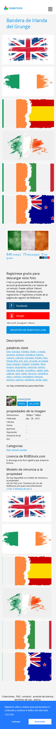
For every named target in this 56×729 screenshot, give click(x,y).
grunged (43, 361)
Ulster (33, 351)
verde (38, 379)
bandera (30, 354)
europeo (29, 357)
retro (9, 376)
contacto (26, 696)
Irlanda (24, 351)
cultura (10, 357)
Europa (16, 351)
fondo (38, 357)
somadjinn (27, 376)
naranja (10, 370)
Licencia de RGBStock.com (25, 456)
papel (40, 370)
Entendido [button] (40, 721)
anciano (10, 354)
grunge (33, 361)
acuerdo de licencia (43, 696)
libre (42, 364)
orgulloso (30, 370)
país (46, 370)
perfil (22, 403)
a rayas (41, 351)
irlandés (35, 364)
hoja (8, 364)
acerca (37, 699)
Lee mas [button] (9, 714)
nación (41, 367)
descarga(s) (33, 254)
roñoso (17, 376)
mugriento (20, 367)
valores (19, 379)
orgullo (20, 370)
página (10, 373)
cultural (19, 357)
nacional (31, 367)
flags (8, 449)
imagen (16, 364)
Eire (8, 351)
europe (23, 449)
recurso (32, 373)
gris (21, 361)
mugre (10, 367)
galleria (34, 403)
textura (39, 376)
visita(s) (17, 254)
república (42, 373)
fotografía (12, 361)
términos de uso (22, 488)
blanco (39, 354)
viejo (45, 379)
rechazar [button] (16, 721)
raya (17, 373)
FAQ (10, 488)
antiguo (20, 354)
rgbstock (16, 8)
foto (45, 357)
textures (16, 449)
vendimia (29, 379)
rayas (24, 373)
